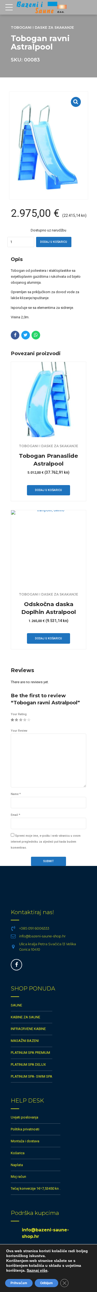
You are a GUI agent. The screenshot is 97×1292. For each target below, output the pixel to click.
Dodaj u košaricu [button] (48, 490)
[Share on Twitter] (25, 335)
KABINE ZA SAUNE (25, 1017)
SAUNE (16, 1005)
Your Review (19, 730)
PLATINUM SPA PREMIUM (30, 1053)
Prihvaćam (19, 1283)
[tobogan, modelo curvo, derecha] (48, 399)
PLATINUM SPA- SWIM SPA (31, 1076)
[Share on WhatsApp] (36, 335)
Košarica (18, 1153)
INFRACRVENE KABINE (28, 1029)
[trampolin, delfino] (48, 548)
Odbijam (46, 1283)
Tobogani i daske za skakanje (42, 27)
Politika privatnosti (25, 1129)
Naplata (17, 1165)
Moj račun (18, 1177)
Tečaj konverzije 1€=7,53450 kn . (35, 1188)
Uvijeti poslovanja (24, 1117)
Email (15, 815)
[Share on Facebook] (15, 335)
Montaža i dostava (25, 1141)
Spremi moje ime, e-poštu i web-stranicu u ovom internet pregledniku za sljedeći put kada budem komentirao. (46, 841)
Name (16, 794)
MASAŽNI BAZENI (25, 1041)
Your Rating (19, 714)
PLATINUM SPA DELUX (28, 1064)
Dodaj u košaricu (53, 242)
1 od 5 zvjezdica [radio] (12, 720)
